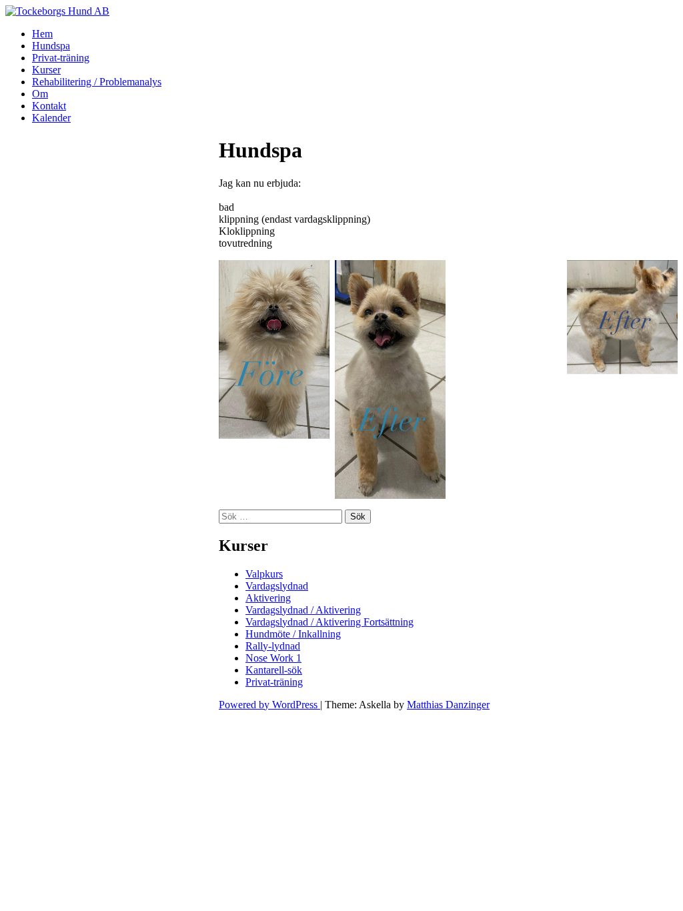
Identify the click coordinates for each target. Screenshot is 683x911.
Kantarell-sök (273, 670)
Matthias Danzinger (448, 704)
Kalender (51, 117)
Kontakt (49, 105)
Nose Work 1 (273, 658)
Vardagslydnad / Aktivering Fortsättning (329, 622)
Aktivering (268, 598)
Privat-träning (60, 57)
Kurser (46, 69)
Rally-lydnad (272, 646)
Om (40, 93)
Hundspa (51, 45)
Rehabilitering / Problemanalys (96, 81)
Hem (42, 33)
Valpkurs (264, 574)
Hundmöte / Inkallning (293, 634)
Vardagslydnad (276, 586)
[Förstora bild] (544, 277)
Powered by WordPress (269, 704)
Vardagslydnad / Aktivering (303, 610)
